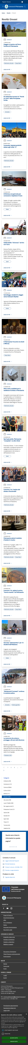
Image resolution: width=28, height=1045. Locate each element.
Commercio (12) (8, 784)
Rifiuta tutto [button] (14, 1041)
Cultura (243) (7, 790)
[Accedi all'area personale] (22, 2)
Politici (5, 925)
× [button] (26, 1014)
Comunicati (9, 39)
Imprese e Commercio (8, 939)
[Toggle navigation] (3, 6)
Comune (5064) (7, 787)
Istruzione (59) (7, 800)
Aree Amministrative (8, 918)
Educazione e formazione (9, 952)
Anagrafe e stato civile (9, 937)
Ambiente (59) (7, 781)
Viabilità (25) (7, 828)
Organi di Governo (8, 915)
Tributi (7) (6, 822)
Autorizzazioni (7, 956)
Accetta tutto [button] (14, 1038)
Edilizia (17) (6, 793)
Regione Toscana (6, 2)
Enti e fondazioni (7, 922)
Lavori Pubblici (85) (8, 803)
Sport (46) (6, 819)
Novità (8, 13)
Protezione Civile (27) (9, 809)
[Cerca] (25, 7)
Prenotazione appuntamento (10, 1006)
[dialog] (14, 1029)
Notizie (5, 964)
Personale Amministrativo (10, 927)
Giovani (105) (7, 797)
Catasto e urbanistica (8, 942)
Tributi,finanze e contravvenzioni (11, 954)
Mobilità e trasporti (8, 944)
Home (3, 13)
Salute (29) (6, 812)
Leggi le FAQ (6, 1010)
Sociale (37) (6, 816)
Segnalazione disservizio (9, 1008)
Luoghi (5, 975)
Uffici (4, 920)
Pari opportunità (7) (9, 806)
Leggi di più (14, 1027)
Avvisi (4, 969)
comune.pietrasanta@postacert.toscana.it (14, 997)
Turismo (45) (7, 825)
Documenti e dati (7, 930)
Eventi (5, 978)
